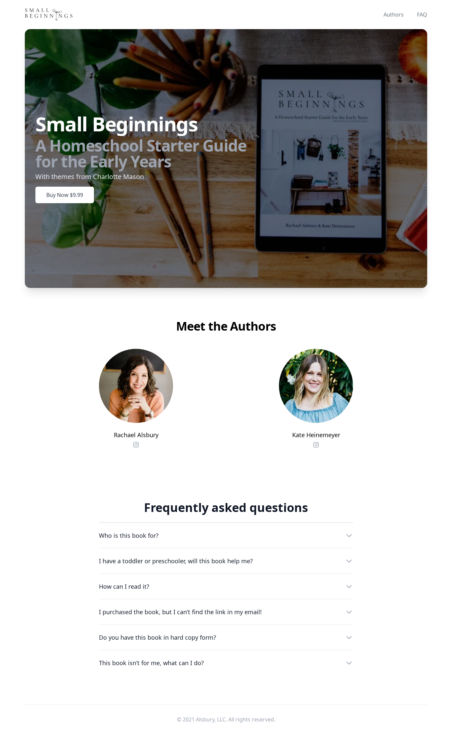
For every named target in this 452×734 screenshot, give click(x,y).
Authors (394, 14)
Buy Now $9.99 (64, 195)
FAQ (422, 14)
